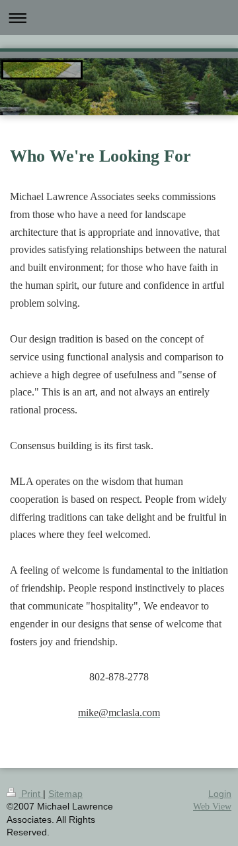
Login (219, 793)
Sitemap (65, 793)
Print (31, 793)
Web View (212, 807)
